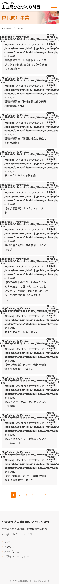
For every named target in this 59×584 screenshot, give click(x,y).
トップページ (7, 28)
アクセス (9, 546)
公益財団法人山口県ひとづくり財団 (21, 6)
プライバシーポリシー (16, 556)
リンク (8, 541)
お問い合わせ (11, 551)
